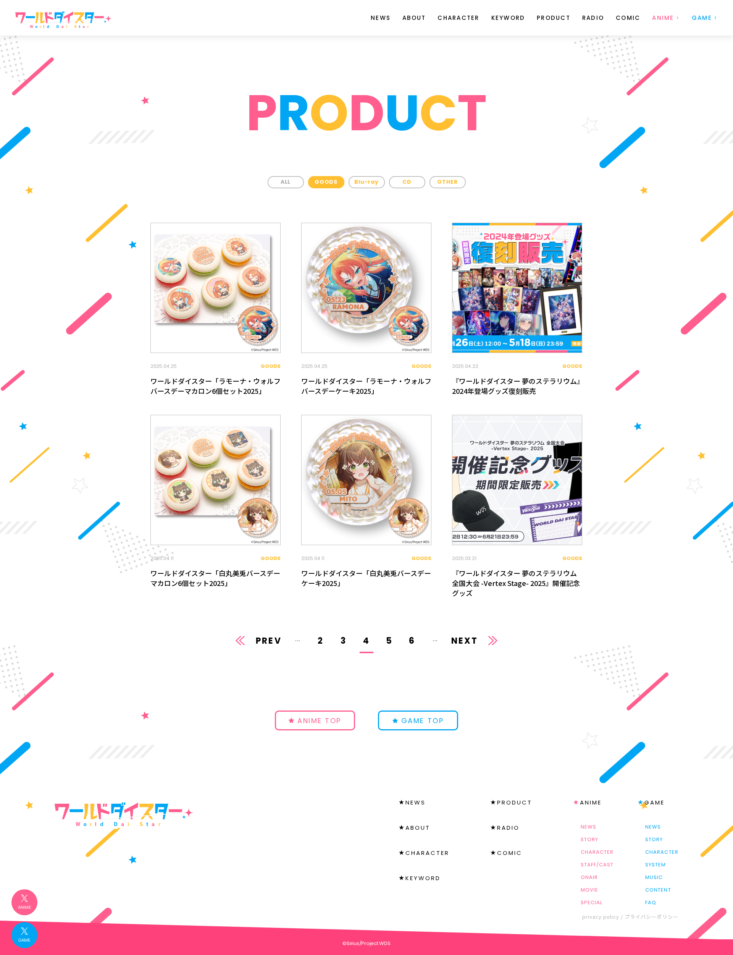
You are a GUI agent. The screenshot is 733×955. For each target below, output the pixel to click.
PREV (268, 641)
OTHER (447, 182)
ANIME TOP (319, 720)
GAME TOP (422, 720)
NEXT (464, 641)
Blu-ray (366, 182)
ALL (286, 182)
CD (407, 182)
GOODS (326, 182)
